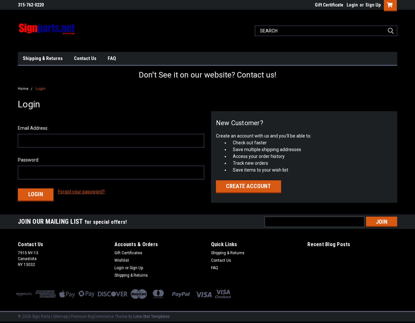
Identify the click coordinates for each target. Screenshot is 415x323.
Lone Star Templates (151, 316)
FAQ (112, 58)
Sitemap (60, 316)
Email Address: (33, 128)
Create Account (248, 186)
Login (352, 4)
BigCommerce (101, 316)
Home (23, 89)
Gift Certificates (128, 253)
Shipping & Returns (43, 58)
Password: (28, 159)
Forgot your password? (81, 191)
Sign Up (373, 4)
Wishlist (121, 260)
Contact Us (85, 58)
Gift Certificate (329, 4)
